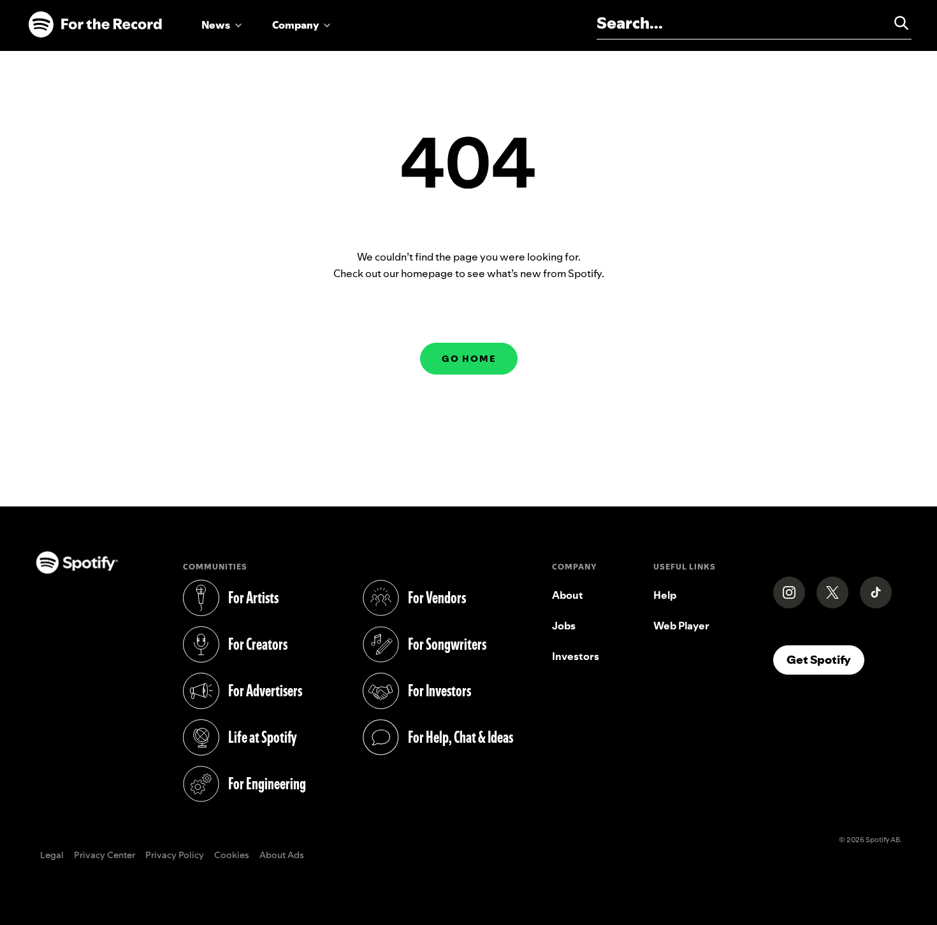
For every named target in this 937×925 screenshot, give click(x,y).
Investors (575, 656)
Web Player (681, 626)
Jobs (564, 626)
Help (664, 595)
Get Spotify (825, 659)
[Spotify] (94, 25)
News (215, 25)
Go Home (469, 358)
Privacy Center (104, 855)
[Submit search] (896, 23)
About (567, 595)
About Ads (281, 855)
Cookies (231, 855)
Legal (52, 855)
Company (295, 25)
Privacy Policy (174, 855)
